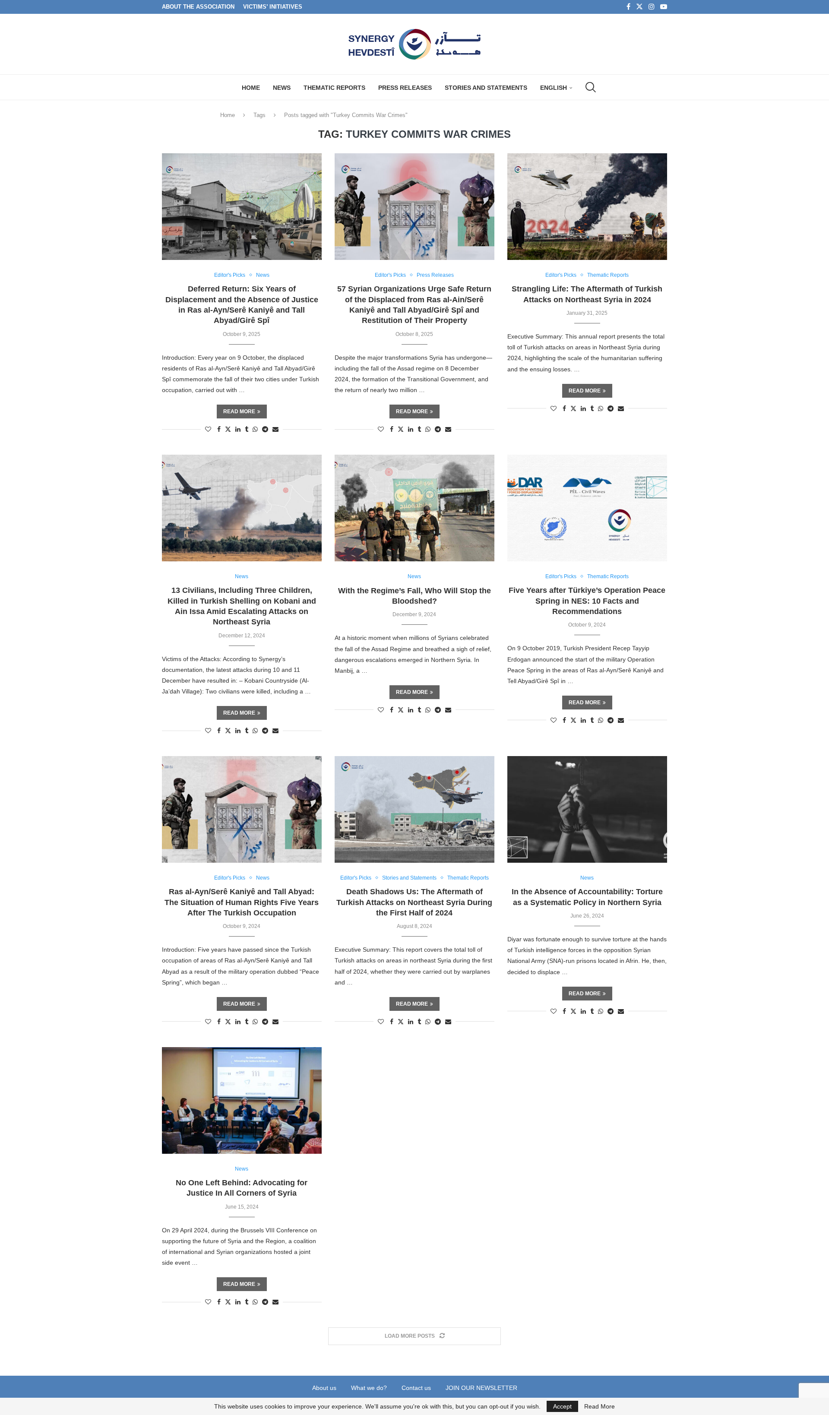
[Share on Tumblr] (246, 429)
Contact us (416, 1387)
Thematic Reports (334, 87)
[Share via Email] (275, 429)
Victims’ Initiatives (272, 6)
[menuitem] (556, 88)
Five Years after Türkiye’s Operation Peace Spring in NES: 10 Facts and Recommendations (587, 601)
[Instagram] (652, 7)
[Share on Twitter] (228, 429)
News (282, 87)
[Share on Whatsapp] (255, 429)
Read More (599, 1406)
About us (324, 1387)
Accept (562, 1406)
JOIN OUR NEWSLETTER (481, 1387)
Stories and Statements (486, 87)
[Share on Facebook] (219, 429)
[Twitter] (639, 7)
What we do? (369, 1387)
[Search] (589, 87)
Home (251, 87)
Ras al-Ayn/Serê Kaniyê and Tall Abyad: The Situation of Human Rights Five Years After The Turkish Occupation (242, 902)
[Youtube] (663, 7)
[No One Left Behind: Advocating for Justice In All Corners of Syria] (242, 1100)
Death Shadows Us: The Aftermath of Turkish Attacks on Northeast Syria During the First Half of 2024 (414, 902)
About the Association (198, 6)
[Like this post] (208, 429)
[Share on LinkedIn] (237, 429)
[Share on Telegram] (265, 429)
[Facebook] (628, 7)
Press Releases (405, 87)
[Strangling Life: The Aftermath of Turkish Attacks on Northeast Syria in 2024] (587, 206)
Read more (239, 411)
